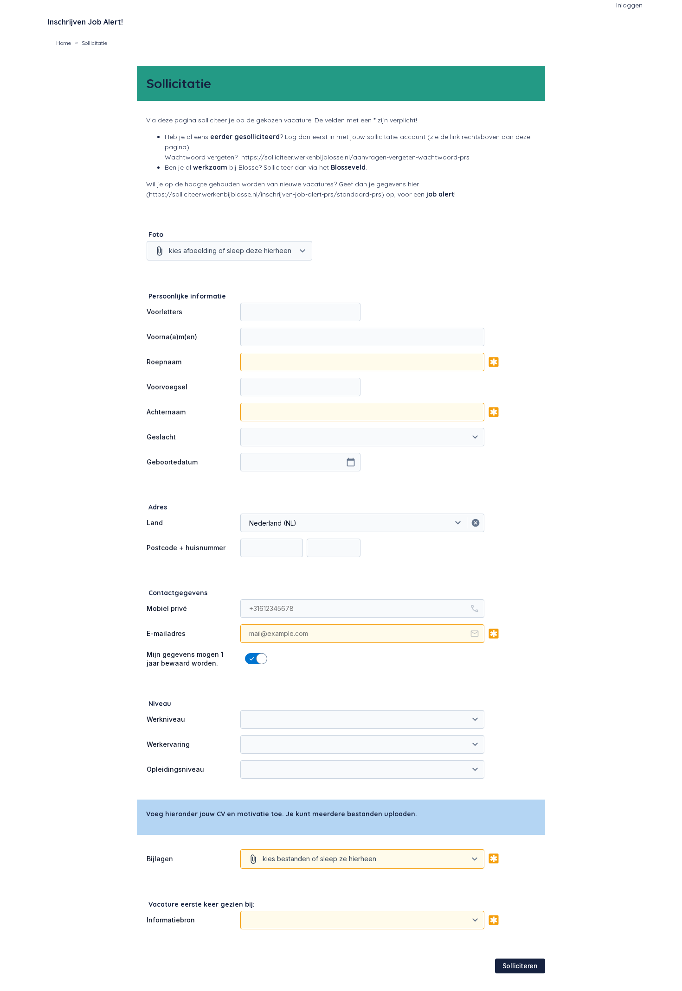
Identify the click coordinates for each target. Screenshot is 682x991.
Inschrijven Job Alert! (85, 21)
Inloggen (629, 5)
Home (63, 42)
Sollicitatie (94, 42)
